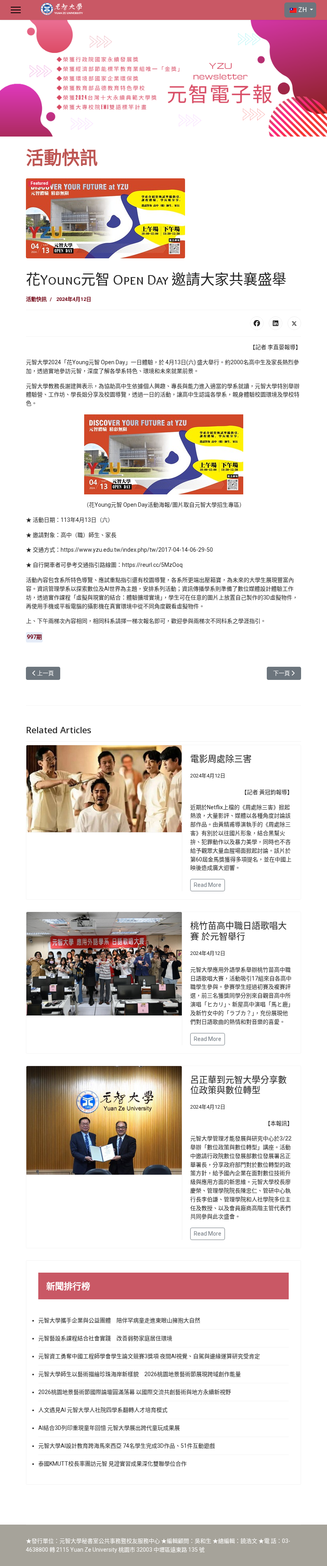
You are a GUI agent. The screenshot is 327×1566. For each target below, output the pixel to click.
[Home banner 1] (163, 78)
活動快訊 (36, 299)
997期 (34, 637)
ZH (302, 10)
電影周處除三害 (221, 758)
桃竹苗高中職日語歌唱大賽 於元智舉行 (238, 930)
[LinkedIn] (275, 323)
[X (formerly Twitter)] (294, 323)
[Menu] (16, 10)
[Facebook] (257, 323)
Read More (207, 885)
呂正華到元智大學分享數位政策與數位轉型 (238, 1084)
